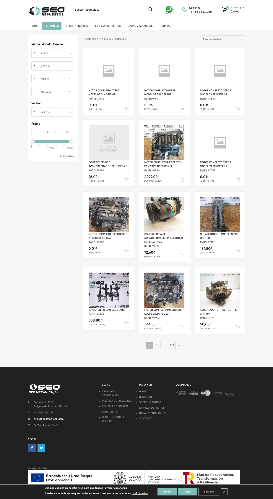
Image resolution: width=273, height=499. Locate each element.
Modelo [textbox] (45, 66)
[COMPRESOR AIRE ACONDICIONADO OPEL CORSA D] (109, 142)
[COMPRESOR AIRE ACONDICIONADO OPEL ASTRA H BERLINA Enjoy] (164, 214)
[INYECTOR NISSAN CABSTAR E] (109, 290)
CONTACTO (167, 26)
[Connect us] (32, 448)
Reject (187, 491)
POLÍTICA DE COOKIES (115, 406)
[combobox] (52, 53)
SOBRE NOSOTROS (77, 26)
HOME (34, 26)
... (164, 345)
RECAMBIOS (52, 26)
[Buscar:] (113, 9)
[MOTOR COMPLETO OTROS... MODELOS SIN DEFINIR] (109, 70)
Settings (209, 491)
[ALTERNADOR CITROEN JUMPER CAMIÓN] (220, 290)
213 (172, 345)
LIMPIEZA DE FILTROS (108, 26)
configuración (140, 493)
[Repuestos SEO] (46, 11)
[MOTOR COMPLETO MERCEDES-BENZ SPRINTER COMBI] (164, 142)
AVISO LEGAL (110, 411)
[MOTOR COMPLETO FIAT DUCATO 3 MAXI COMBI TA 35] (109, 214)
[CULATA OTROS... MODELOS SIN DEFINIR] (220, 214)
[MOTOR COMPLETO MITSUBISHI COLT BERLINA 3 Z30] (164, 290)
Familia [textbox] (45, 79)
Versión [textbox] (45, 112)
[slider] (32, 141)
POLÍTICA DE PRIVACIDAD (117, 400)
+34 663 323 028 (198, 11)
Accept (167, 491)
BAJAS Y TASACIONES (141, 26)
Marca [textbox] (44, 53)
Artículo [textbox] (46, 92)
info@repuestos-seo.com (48, 418)
